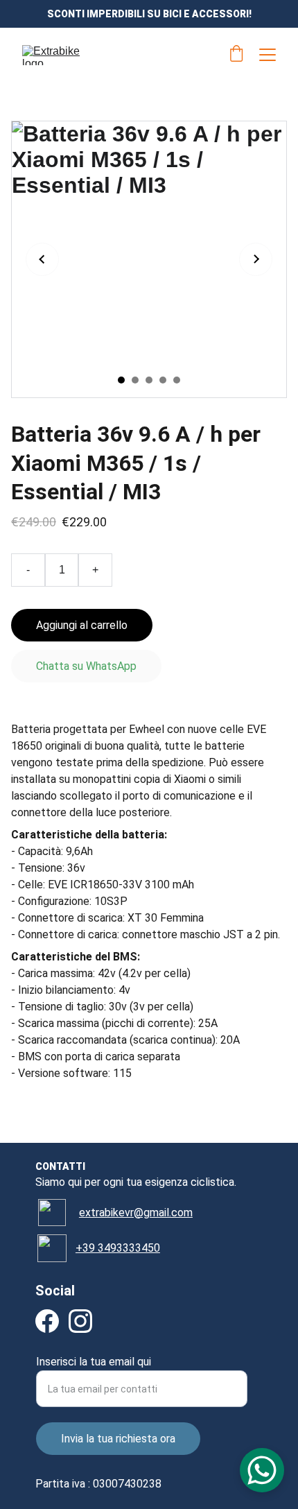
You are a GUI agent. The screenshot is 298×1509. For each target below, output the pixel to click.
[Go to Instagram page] (80, 1321)
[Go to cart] (236, 54)
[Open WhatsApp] (262, 1470)
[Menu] (267, 55)
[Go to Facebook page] (47, 1321)
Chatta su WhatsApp (86, 666)
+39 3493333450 (118, 1247)
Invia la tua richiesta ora (118, 1438)
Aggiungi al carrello (82, 625)
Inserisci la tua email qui (93, 1361)
